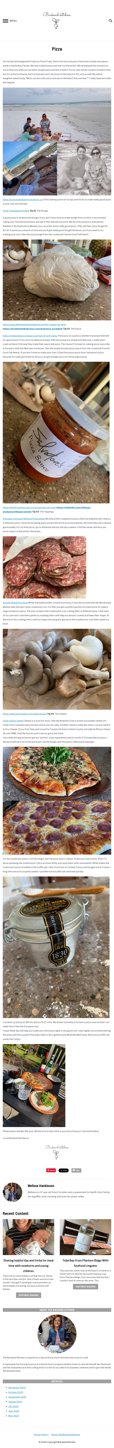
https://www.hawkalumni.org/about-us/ (23, 199)
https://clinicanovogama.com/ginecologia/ (25, 714)
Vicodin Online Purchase (15, 602)
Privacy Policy (41, 1434)
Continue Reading (29, 1295)
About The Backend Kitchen (65, 1434)
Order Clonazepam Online (16, 211)
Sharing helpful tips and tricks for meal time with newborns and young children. (28, 1266)
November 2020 (17, 1387)
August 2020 (15, 1401)
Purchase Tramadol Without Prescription (24, 518)
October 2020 (15, 1392)
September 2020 (17, 1397)
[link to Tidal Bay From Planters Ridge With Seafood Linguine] (85, 1237)
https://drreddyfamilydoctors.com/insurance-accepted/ (33, 328)
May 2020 (13, 1416)
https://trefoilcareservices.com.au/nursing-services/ (29, 507)
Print (77, 1170)
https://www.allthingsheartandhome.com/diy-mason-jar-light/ (34, 324)
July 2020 (13, 1406)
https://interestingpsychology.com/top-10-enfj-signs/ (30, 336)
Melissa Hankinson (41, 1185)
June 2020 (13, 1411)
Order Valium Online (13, 721)
